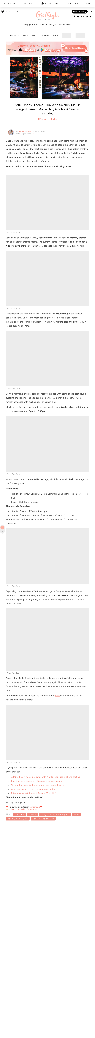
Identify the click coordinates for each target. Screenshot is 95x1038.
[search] (91, 12)
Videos (55, 35)
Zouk (76, 814)
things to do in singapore (55, 814)
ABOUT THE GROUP (9, 4)
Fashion (35, 35)
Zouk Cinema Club (18, 819)
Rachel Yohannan (26, 131)
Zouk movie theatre (43, 819)
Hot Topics (14, 35)
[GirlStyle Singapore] (47, 15)
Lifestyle (45, 35)
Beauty (25, 35)
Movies (53, 119)
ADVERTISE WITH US (72, 4)
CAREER (88, 4)
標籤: (9, 814)
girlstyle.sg (35, 807)
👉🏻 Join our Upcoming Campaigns (21, 809)
